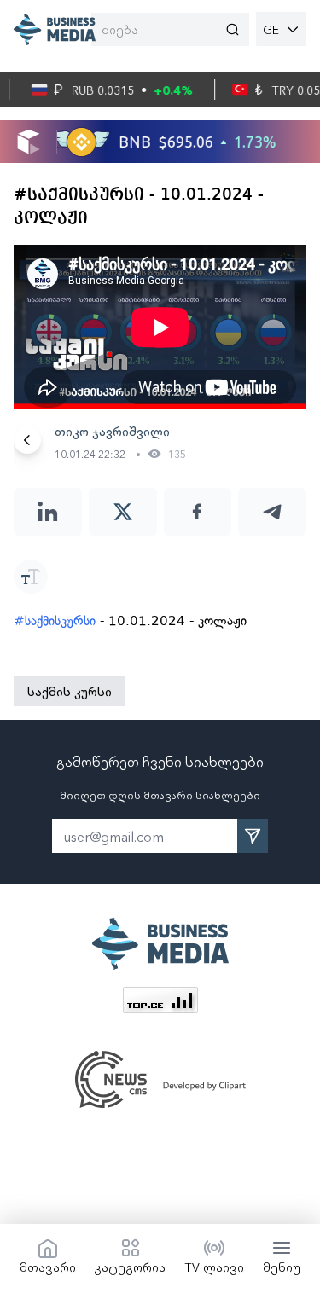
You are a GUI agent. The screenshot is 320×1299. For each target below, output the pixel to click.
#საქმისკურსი (55, 621)
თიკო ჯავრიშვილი (112, 430)
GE (271, 29)
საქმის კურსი (69, 690)
